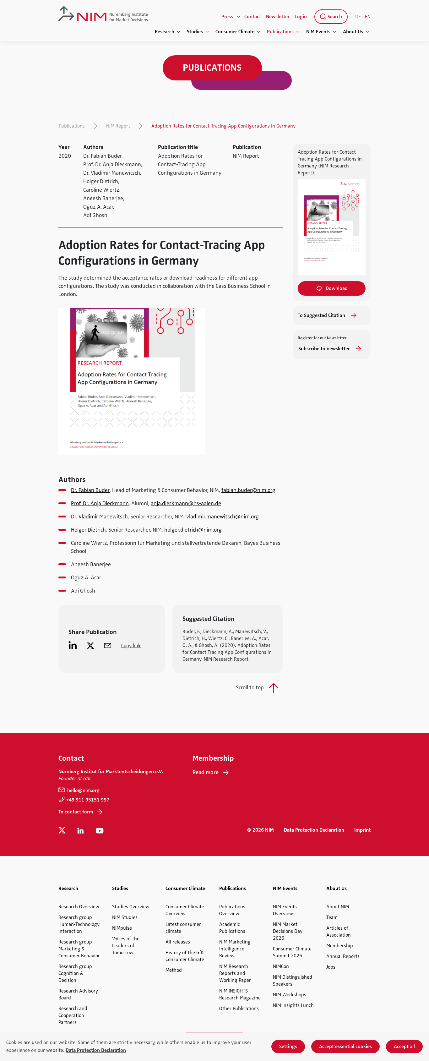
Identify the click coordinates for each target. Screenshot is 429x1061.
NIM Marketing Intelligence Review (235, 949)
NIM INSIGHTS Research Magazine (240, 994)
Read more (206, 772)
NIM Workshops (289, 995)
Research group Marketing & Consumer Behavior (79, 949)
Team (332, 917)
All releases (178, 942)
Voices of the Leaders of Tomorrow (125, 946)
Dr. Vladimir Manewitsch (99, 516)
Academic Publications (232, 927)
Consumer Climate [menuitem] (234, 32)
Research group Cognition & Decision (75, 973)
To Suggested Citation (322, 315)
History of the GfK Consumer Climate (185, 956)
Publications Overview (232, 910)
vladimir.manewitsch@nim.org (222, 516)
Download (337, 288)
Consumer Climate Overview (185, 910)
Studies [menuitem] (195, 32)
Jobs (330, 967)
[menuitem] (329, 16)
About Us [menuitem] (353, 32)
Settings (288, 1046)
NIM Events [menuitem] (318, 32)
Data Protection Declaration (314, 830)
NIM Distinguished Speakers (292, 980)
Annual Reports (343, 956)
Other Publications (239, 1008)
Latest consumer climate (183, 927)
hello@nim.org (83, 790)
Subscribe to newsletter (324, 349)
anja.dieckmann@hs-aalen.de (186, 503)
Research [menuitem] (164, 32)
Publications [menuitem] (280, 32)
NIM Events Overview (285, 910)
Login (301, 17)
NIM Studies (125, 917)
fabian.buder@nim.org (248, 490)
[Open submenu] (239, 16)
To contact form (75, 812)
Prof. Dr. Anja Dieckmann (100, 503)
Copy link (131, 646)
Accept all (404, 1046)
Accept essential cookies (345, 1046)
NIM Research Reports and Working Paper (235, 973)
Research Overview (78, 907)
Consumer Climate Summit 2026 (292, 952)
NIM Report (118, 126)
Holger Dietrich (88, 529)
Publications (72, 126)
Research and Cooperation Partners (72, 1015)
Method (174, 970)
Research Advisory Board (78, 994)
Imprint (362, 830)
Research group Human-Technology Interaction (79, 924)
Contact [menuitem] (252, 17)
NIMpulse (122, 928)
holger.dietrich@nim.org (193, 529)
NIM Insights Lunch (293, 1005)
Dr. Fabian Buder (90, 490)
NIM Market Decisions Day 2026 (287, 931)
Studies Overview (130, 907)
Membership (339, 946)
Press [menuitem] (227, 17)
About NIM (337, 907)
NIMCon (281, 966)
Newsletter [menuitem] (278, 17)
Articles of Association (338, 931)
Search (334, 17)
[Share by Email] (107, 645)
